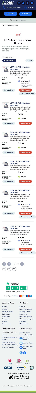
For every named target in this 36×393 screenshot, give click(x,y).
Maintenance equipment (26, 319)
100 (14, 269)
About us (4, 307)
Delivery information (8, 347)
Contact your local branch (9, 337)
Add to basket (25, 90)
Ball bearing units (12, 25)
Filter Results (8, 60)
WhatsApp (31, 7)
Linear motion (23, 314)
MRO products (23, 324)
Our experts (5, 319)
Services (4, 309)
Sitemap (5, 386)
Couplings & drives (25, 311)
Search (26, 14)
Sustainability (6, 316)
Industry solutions (7, 311)
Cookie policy (19, 386)
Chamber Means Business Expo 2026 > (26, 334)
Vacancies (5, 321)
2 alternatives (8, 123)
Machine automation (25, 316)
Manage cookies (28, 386)
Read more (5, 51)
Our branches (6, 314)
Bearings (22, 307)
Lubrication (22, 321)
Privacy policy (11, 386)
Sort (30, 60)
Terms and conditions (8, 342)
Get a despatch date (27, 93)
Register (4, 340)
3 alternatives (8, 90)
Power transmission (25, 309)
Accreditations (6, 324)
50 (9, 269)
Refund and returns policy (9, 344)
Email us (4, 335)
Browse (11, 14)
